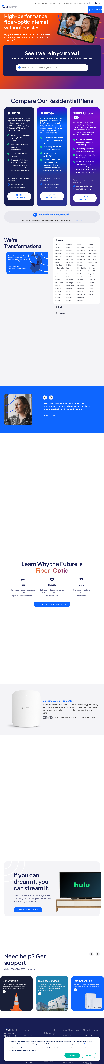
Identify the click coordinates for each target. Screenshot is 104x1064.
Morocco (80, 262)
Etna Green (59, 283)
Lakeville (69, 288)
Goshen (58, 294)
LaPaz (68, 291)
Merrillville (80, 247)
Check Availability (19, 196)
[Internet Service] (52, 1011)
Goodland (58, 291)
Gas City (58, 288)
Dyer (57, 277)
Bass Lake (58, 250)
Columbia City (60, 268)
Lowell (68, 300)
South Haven (92, 259)
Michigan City (81, 250)
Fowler (57, 285)
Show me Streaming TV (28, 910)
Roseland (80, 297)
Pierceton (80, 285)
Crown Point (59, 271)
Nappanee (80, 265)
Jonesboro (70, 253)
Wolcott (91, 294)
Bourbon (58, 253)
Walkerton (91, 280)
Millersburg (81, 259)
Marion (79, 244)
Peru (79, 283)
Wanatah (91, 283)
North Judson (81, 271)
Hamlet (57, 297)
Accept (72, 1055)
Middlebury (81, 253)
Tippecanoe (92, 268)
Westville (91, 291)
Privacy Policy (82, 1044)
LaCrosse (69, 280)
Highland (69, 244)
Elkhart (57, 280)
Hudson (69, 250)
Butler (57, 262)
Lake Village (70, 285)
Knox (68, 268)
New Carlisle (81, 268)
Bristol (57, 259)
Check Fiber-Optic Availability (52, 604)
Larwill (68, 294)
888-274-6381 (76, 220)
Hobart (68, 247)
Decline (88, 1055)
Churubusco (59, 265)
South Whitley (93, 262)
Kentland (69, 256)
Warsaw (91, 285)
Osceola (80, 280)
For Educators (28, 1062)
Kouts (68, 274)
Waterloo (91, 288)
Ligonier (69, 297)
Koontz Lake (70, 271)
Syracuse (91, 265)
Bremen (58, 256)
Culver (57, 274)
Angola (57, 244)
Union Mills (91, 271)
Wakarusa (91, 277)
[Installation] (87, 1011)
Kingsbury (69, 259)
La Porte (69, 277)
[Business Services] (16, 1011)
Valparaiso (91, 274)
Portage (80, 291)
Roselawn (80, 300)
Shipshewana (92, 253)
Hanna (57, 300)
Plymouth (80, 288)
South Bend (92, 256)
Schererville (92, 250)
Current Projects (88, 1035)
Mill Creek (80, 256)
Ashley (57, 247)
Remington (81, 294)
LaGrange (69, 283)
